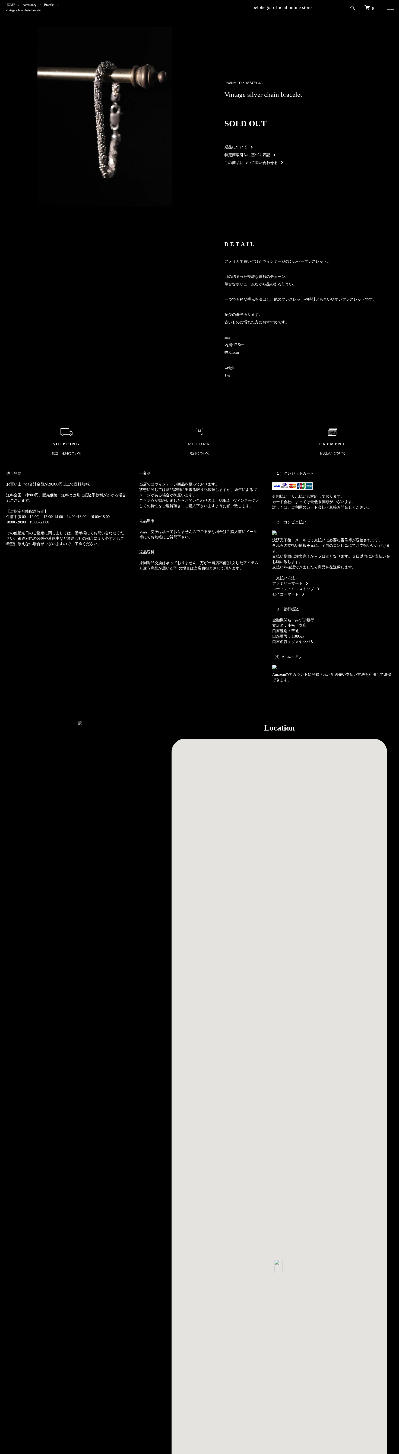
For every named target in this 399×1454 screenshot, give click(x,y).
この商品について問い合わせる (251, 163)
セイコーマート (285, 594)
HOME (10, 5)
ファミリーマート (287, 583)
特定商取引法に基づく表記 (247, 155)
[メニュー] (389, 8)
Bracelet (49, 5)
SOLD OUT (245, 123)
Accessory (29, 5)
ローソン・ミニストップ (293, 589)
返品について (235, 147)
